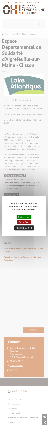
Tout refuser (24, 222)
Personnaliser (24, 228)
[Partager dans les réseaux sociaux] (44, 422)
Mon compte (34, 2)
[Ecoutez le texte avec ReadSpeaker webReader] (44, 417)
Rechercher (19, 2)
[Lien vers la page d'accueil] (24, 10)
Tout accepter (24, 217)
